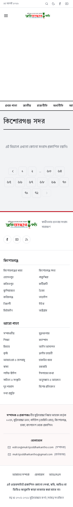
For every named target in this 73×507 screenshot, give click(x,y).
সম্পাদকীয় (8, 333)
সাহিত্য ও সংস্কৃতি (12, 380)
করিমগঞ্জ (8, 297)
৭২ (36, 193)
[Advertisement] (36, 62)
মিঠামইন (8, 310)
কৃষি (5, 353)
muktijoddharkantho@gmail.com (33, 454)
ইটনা (41, 303)
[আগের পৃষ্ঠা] (12, 171)
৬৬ (20, 182)
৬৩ (49, 171)
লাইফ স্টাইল (9, 373)
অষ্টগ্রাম (43, 310)
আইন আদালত (47, 346)
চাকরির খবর (45, 360)
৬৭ (31, 182)
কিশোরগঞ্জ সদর (47, 270)
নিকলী (7, 303)
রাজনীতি (42, 105)
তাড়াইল (43, 297)
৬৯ (53, 182)
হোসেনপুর (8, 277)
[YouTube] (67, 4)
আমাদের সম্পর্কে (21, 474)
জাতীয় (27, 105)
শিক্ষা (6, 340)
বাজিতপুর (8, 284)
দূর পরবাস (8, 386)
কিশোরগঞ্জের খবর (12, 270)
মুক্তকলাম (44, 333)
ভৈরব (41, 290)
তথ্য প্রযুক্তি (9, 393)
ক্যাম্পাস (43, 340)
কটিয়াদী (43, 284)
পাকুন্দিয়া (43, 277)
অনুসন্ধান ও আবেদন (49, 380)
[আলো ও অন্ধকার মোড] (53, 4)
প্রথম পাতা (11, 105)
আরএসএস (55, 474)
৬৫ (9, 182)
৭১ (26, 193)
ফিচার (6, 346)
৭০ (64, 182)
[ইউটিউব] (17, 239)
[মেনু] (6, 16)
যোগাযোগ (39, 474)
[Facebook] (60, 4)
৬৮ (42, 182)
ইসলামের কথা (46, 373)
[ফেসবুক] (7, 239)
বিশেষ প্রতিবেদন (47, 386)
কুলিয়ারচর (9, 290)
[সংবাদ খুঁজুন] (47, 4)
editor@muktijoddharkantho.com (33, 447)
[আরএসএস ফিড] (26, 239)
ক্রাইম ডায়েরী (46, 353)
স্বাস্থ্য (6, 366)
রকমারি (43, 366)
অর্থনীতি (58, 105)
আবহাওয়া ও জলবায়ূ (14, 360)
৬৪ (60, 171)
